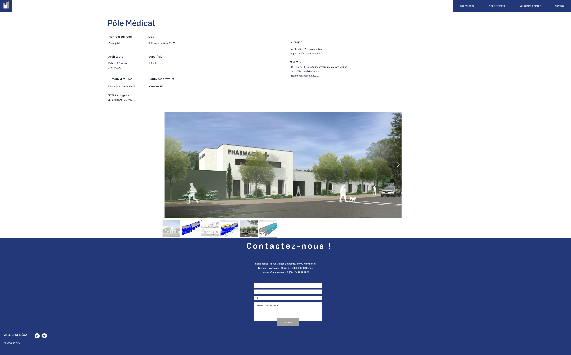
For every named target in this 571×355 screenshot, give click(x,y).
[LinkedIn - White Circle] (37, 335)
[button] (467, 6)
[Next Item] (398, 165)
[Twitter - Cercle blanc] (44, 335)
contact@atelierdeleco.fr (275, 272)
